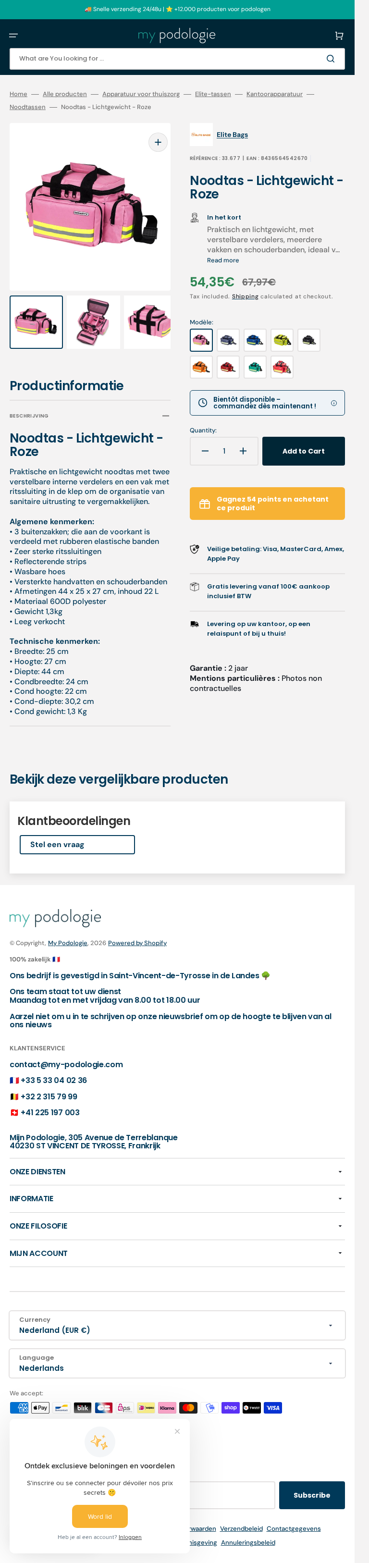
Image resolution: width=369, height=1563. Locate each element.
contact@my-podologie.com (66, 1064)
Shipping (245, 296)
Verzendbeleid (241, 1529)
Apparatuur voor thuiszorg (141, 94)
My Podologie (67, 943)
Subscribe (312, 1495)
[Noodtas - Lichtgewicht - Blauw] (228, 340)
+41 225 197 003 (50, 1112)
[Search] (332, 58)
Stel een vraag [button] (57, 835)
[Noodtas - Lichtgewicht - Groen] (255, 367)
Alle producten (65, 94)
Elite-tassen (213, 94)
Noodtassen (28, 107)
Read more (223, 260)
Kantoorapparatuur (274, 94)
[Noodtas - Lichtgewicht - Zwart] (308, 340)
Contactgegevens (294, 1529)
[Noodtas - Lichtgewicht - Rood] (228, 367)
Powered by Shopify (137, 943)
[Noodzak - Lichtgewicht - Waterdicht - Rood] (282, 367)
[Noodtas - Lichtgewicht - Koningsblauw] (255, 340)
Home (18, 94)
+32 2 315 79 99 (49, 1096)
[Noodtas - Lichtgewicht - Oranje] (201, 367)
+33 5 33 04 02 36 (54, 1080)
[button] (13, 35)
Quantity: (203, 430)
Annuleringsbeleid (248, 1542)
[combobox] (177, 59)
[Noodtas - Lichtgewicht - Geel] (282, 340)
